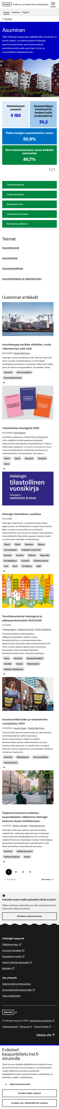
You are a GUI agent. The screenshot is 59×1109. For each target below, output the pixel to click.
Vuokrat (19, 663)
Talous (6, 464)
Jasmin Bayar (19, 728)
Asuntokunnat (10, 248)
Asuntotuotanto (10, 762)
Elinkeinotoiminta (41, 560)
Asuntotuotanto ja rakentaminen (21, 279)
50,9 (29, 139)
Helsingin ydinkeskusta (13, 669)
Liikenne (41, 544)
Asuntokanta (9, 258)
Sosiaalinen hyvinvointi (31, 550)
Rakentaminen (33, 663)
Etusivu (8, 18)
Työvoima (25, 560)
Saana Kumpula (25, 629)
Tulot (6, 566)
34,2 (43, 122)
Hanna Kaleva (9, 629)
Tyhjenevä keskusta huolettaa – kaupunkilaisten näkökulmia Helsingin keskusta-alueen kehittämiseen (25, 817)
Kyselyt (27, 856)
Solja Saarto (20, 432)
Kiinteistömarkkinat (35, 658)
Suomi (6, 12)
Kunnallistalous (10, 560)
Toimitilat (8, 663)
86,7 (29, 159)
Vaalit (38, 566)
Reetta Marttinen (22, 353)
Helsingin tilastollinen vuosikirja (21, 514)
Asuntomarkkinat (12, 268)
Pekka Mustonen (37, 825)
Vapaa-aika (44, 555)
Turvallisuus (27, 566)
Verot (15, 566)
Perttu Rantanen (43, 629)
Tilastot (7, 458)
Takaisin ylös (44, 1035)
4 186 (16, 115)
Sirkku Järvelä (20, 825)
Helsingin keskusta (12, 856)
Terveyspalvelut (10, 550)
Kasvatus (8, 555)
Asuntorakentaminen (13, 377)
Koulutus (20, 555)
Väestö (17, 458)
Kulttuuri (32, 555)
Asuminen (8, 372)
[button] (47, 879)
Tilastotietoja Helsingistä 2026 (20, 428)
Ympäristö (42, 458)
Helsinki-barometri (25, 851)
